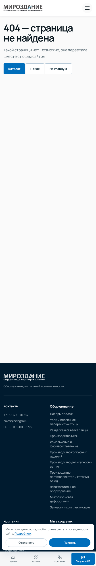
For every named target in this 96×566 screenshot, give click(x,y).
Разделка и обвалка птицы (69, 430)
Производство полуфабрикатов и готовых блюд (69, 476)
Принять (70, 543)
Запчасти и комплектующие (70, 507)
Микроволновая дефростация (61, 499)
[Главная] (24, 377)
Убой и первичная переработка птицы (64, 422)
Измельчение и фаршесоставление (64, 444)
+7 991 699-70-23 (16, 415)
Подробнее (23, 533)
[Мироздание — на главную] (23, 8)
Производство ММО (64, 436)
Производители (15, 551)
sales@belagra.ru (15, 421)
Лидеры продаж (61, 414)
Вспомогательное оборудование (63, 489)
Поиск (35, 69)
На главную (58, 69)
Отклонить (26, 543)
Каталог (14, 69)
